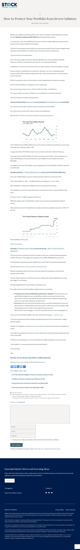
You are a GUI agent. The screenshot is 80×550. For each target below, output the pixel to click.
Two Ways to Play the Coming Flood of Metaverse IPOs (28, 379)
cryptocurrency (58, 315)
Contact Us (9, 480)
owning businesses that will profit (35, 326)
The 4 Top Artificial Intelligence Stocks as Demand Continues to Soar (32, 375)
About (6, 493)
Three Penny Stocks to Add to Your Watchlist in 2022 (27, 387)
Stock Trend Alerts (44, 23)
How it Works (13, 493)
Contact (19, 493)
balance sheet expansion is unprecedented (34, 266)
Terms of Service (70, 510)
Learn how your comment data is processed (47, 449)
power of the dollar (53, 181)
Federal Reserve (42, 394)
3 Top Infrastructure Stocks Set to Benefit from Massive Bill (29, 383)
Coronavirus (25, 394)
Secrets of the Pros (17, 392)
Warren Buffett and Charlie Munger (27, 115)
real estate (48, 71)
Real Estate (55, 394)
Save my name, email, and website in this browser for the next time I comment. (35, 440)
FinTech (49, 394)
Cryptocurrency (33, 394)
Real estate (18, 303)
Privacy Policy (59, 510)
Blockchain (15, 394)
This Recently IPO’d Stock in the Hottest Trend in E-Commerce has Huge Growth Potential (35, 398)
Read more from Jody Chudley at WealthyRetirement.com (27, 362)
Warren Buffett (62, 394)
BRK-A (20, 394)
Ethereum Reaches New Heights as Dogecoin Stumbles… (27, 396)
